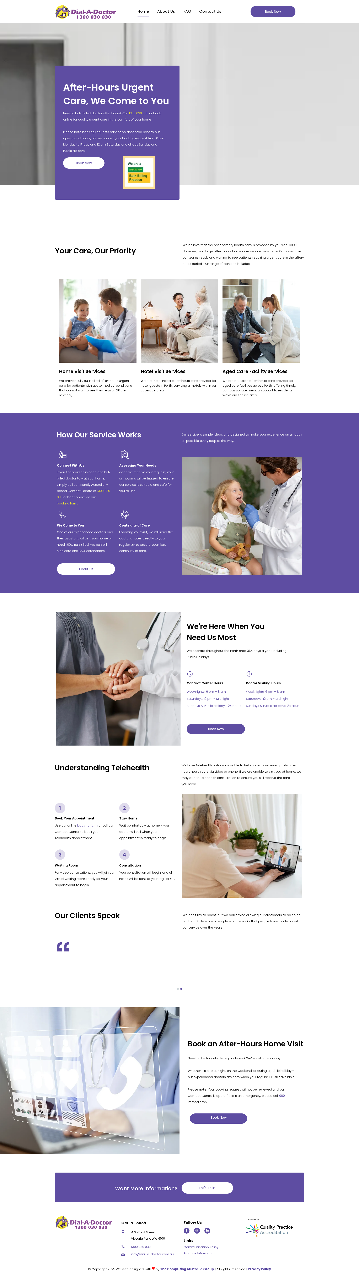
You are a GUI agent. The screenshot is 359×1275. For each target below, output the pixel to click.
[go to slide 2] (181, 989)
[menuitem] (143, 11)
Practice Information (199, 1253)
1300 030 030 (138, 113)
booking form (87, 825)
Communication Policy (201, 1247)
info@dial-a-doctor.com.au (152, 1254)
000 (282, 1095)
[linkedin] (207, 1231)
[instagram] (197, 1231)
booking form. (67, 503)
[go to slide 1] (178, 989)
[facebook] (186, 1231)
